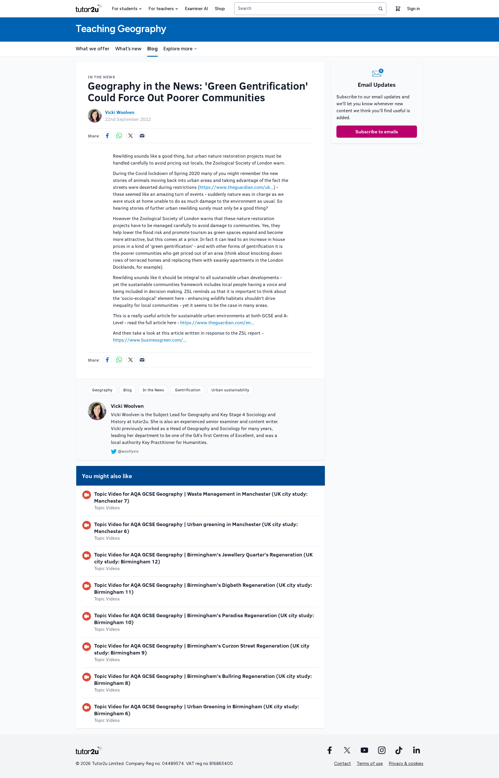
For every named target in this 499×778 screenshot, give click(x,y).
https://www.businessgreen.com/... (150, 340)
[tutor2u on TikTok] (399, 750)
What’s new (128, 48)
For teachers (161, 8)
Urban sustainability (230, 389)
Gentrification (187, 389)
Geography (102, 389)
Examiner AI (196, 8)
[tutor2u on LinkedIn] (416, 750)
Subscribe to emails (376, 131)
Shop (220, 8)
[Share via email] (142, 135)
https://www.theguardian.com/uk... (236, 187)
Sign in (413, 8)
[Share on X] (130, 135)
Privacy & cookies (406, 763)
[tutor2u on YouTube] (364, 750)
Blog (152, 48)
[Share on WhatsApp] (119, 135)
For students (124, 8)
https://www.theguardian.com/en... (217, 322)
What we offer (92, 48)
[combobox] (310, 8)
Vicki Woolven (120, 112)
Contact (342, 763)
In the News (153, 389)
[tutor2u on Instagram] (382, 750)
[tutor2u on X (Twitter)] (347, 750)
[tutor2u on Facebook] (330, 750)
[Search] (381, 9)
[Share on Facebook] (107, 135)
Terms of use (370, 763)
